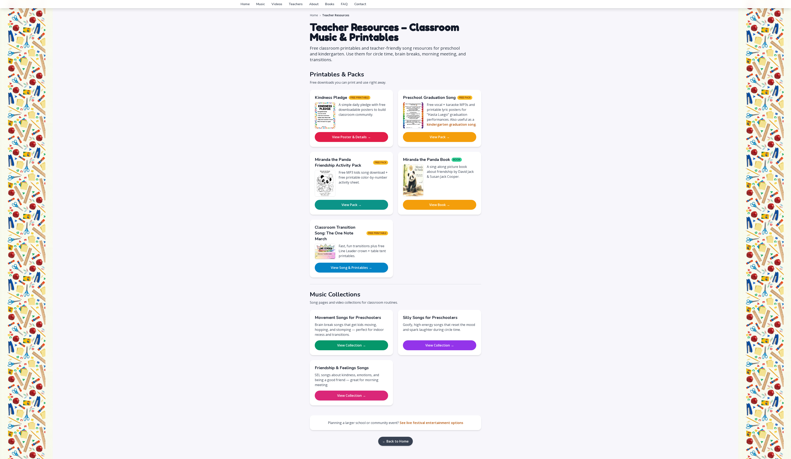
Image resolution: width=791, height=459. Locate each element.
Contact (360, 4)
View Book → (439, 205)
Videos (276, 4)
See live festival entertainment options (431, 422)
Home (245, 4)
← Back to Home (395, 441)
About (313, 4)
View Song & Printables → (351, 267)
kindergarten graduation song (451, 124)
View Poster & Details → (351, 137)
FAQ (344, 4)
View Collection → (351, 345)
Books (329, 4)
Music (260, 4)
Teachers (296, 4)
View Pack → (440, 137)
